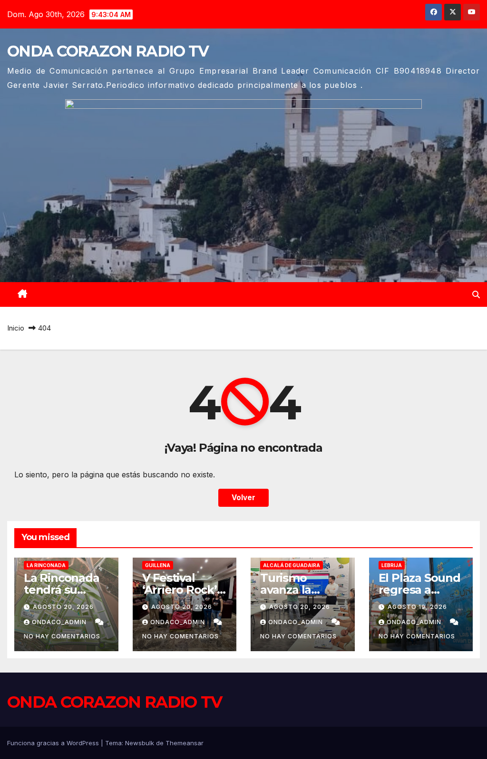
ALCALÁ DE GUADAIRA (291, 565)
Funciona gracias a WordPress (54, 743)
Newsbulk (139, 743)
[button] (476, 294)
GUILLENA (157, 565)
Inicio (15, 327)
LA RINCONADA (46, 565)
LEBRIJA (391, 565)
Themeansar (185, 743)
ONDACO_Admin (60, 622)
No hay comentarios (62, 636)
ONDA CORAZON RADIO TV (107, 51)
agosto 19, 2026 (417, 606)
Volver (243, 497)
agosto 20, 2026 (63, 606)
